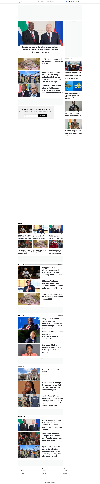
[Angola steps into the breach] (40, 374)
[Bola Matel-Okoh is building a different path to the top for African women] (40, 350)
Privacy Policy (44, 473)
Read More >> (60, 264)
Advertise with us (44, 470)
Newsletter (66, 476)
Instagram (65, 473)
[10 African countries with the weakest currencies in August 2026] (40, 64)
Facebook (65, 470)
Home (22, 468)
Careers (47, 1)
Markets (37, 1)
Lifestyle (52, 1)
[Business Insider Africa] (21, 1)
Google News (66, 474)
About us (43, 468)
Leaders (42, 1)
